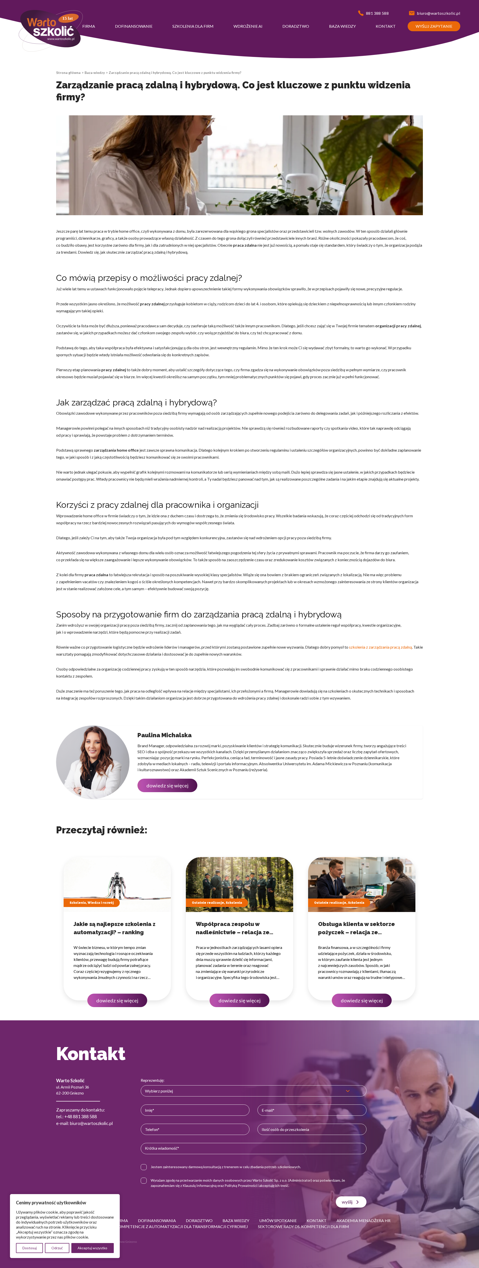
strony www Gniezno (123, 1242)
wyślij (347, 1202)
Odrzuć (57, 1248)
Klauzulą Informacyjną (200, 1185)
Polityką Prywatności (241, 1185)
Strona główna (68, 72)
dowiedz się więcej (167, 785)
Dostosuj (29, 1248)
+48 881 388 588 (80, 1116)
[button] (88, 26)
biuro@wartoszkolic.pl (91, 1123)
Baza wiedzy (95, 72)
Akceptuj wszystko (92, 1248)
